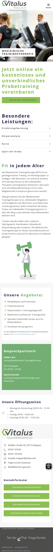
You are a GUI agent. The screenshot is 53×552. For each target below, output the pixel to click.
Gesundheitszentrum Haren (26, 505)
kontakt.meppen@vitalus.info (22, 458)
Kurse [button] (5, 143)
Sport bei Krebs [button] (12, 151)
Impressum (7, 547)
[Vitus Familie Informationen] (26, 537)
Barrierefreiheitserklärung (16, 551)
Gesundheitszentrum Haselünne (27, 513)
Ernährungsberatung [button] (15, 128)
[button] (48, 6)
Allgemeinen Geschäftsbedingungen (22, 334)
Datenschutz (21, 547)
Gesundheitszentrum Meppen (26, 487)
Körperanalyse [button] (11, 136)
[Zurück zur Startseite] (14, 6)
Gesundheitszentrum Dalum (26, 496)
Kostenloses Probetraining (22, 100)
